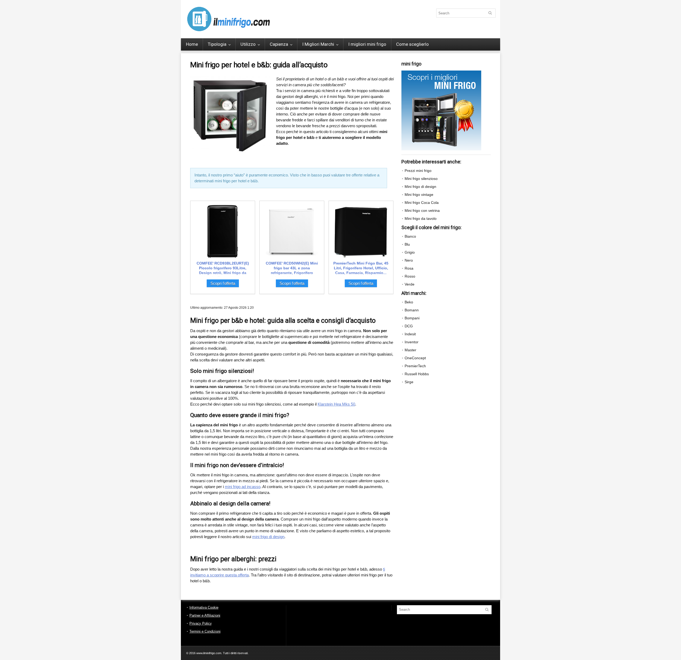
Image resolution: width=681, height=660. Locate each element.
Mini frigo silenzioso (421, 178)
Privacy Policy (200, 623)
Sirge (409, 382)
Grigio (410, 252)
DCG (409, 326)
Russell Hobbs (417, 374)
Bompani (412, 318)
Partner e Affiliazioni (204, 615)
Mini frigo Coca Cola (422, 202)
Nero (409, 260)
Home (192, 44)
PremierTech (415, 366)
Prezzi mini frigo (418, 170)
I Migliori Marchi (318, 44)
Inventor (411, 342)
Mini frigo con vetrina (422, 210)
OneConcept (415, 358)
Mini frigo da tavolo (421, 218)
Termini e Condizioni (205, 631)
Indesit (410, 334)
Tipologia (217, 44)
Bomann (412, 310)
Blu (407, 244)
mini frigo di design (268, 536)
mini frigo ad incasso (242, 486)
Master (410, 350)
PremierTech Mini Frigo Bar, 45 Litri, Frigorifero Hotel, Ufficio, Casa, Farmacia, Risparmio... (360, 268)
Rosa (409, 268)
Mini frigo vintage (419, 194)
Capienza (279, 44)
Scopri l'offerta (222, 283)
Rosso (410, 276)
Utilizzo (248, 44)
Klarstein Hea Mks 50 (336, 404)
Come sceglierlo (412, 44)
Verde (409, 284)
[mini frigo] (441, 73)
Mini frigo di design (420, 186)
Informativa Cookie (203, 607)
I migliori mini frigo (367, 44)
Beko (409, 302)
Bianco (410, 236)
